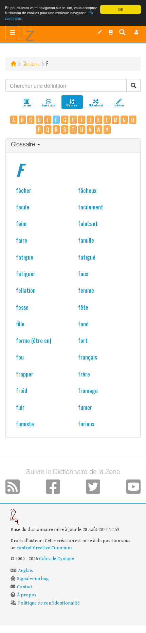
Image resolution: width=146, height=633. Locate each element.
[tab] (73, 145)
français (87, 356)
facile (22, 206)
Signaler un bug (33, 578)
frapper (24, 373)
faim (21, 223)
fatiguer (25, 273)
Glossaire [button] (24, 145)
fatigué (86, 256)
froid (21, 390)
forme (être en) (33, 340)
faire (21, 240)
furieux (86, 423)
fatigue (24, 256)
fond (83, 323)
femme (86, 290)
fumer (85, 407)
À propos (26, 595)
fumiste (25, 423)
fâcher (23, 190)
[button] (136, 32)
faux (83, 273)
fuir (20, 407)
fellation (26, 290)
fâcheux (87, 190)
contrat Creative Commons (44, 548)
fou (20, 356)
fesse (22, 307)
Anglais (25, 570)
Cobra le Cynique (56, 558)
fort (83, 340)
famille (86, 240)
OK (120, 9)
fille (20, 323)
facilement (90, 206)
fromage (88, 390)
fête (83, 307)
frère (84, 373)
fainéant (88, 223)
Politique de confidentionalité (49, 603)
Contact (25, 587)
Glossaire (31, 64)
